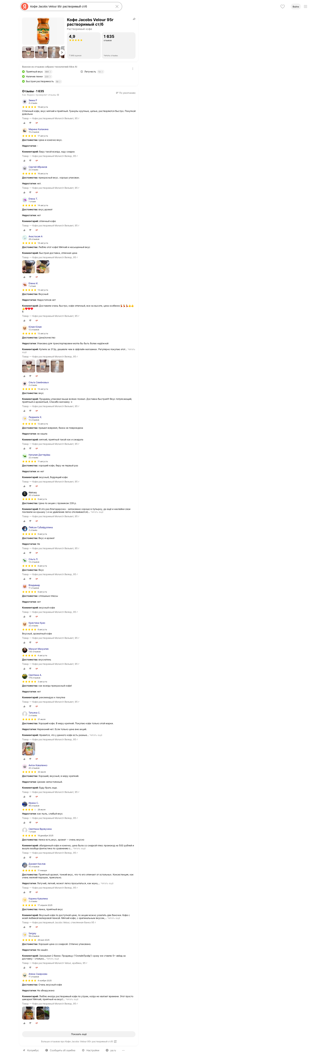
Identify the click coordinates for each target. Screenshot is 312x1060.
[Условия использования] (132, 68)
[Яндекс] (24, 6)
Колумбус (33, 1050)
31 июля (42, 719)
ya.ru (113, 1050)
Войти (296, 6)
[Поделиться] (134, 19)
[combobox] (70, 6)
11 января (42, 870)
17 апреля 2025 (45, 905)
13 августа (43, 290)
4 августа (42, 655)
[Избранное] (282, 6)
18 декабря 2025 (45, 835)
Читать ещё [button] (97, 512)
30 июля (42, 772)
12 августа (43, 424)
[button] (28, 52)
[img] (29, 107)
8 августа (42, 566)
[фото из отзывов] (28, 267)
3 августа (42, 681)
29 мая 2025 (43, 940)
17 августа (43, 136)
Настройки (92, 1050)
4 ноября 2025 (45, 980)
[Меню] (305, 6)
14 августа (43, 205)
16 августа (43, 173)
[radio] (24, 123)
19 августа (43, 107)
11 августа (43, 461)
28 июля (42, 809)
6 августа (42, 592)
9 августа (42, 534)
